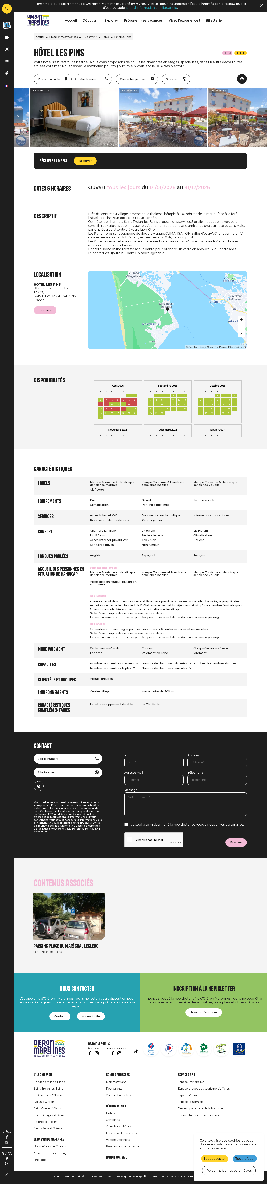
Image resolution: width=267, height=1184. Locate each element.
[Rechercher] (7, 9)
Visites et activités (118, 1095)
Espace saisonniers (190, 1101)
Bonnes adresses (118, 1075)
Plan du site (185, 1176)
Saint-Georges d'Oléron (50, 1115)
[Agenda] (7, 25)
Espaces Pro (186, 1075)
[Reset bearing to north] (241, 333)
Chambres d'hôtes (118, 1126)
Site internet (47, 772)
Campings (113, 1119)
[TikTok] (6, 1174)
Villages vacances (118, 1139)
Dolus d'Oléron (44, 1101)
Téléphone (195, 772)
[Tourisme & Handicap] (239, 1048)
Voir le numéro (48, 759)
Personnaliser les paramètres (229, 1170)
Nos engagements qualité (131, 1176)
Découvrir (91, 20)
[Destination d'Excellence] (169, 1048)
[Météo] (7, 49)
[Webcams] (7, 37)
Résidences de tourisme (122, 1146)
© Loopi (241, 347)
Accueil (71, 20)
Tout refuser (244, 1159)
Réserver (85, 161)
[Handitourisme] (7, 73)
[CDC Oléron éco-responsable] (221, 1048)
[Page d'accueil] (38, 20)
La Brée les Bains (45, 1121)
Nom (127, 755)
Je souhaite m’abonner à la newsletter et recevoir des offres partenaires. (187, 824)
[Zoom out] (241, 326)
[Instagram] (6, 1142)
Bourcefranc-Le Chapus (50, 1146)
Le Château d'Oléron (48, 1095)
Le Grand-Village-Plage (49, 1082)
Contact (59, 1016)
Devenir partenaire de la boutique (201, 1108)
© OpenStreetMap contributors (221, 347)
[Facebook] (7, 1137)
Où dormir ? (89, 36)
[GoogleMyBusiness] (242, 79)
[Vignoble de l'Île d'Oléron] (204, 1048)
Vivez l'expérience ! (184, 20)
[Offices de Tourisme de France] (151, 1048)
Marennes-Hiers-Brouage (51, 1153)
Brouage (40, 1159)
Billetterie (214, 20)
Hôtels (105, 36)
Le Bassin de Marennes (49, 1139)
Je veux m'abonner (203, 1012)
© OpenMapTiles (195, 347)
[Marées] (7, 61)
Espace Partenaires (191, 1082)
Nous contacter (163, 1176)
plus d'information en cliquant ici (151, 8)
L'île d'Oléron (43, 1075)
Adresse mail (133, 772)
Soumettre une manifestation (198, 1115)
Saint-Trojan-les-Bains (48, 1088)
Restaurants (114, 1088)
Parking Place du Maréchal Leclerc (65, 946)
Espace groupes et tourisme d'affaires (204, 1088)
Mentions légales (76, 1176)
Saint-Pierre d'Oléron (48, 1108)
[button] (18, 115)
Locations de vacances (121, 1133)
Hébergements (116, 1106)
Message (130, 790)
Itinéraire (45, 310)
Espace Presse (188, 1095)
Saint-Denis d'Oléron (48, 1128)
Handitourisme (116, 1157)
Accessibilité (91, 1016)
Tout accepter (214, 1159)
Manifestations (116, 1082)
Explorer (111, 20)
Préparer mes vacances (143, 20)
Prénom (193, 755)
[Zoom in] (241, 319)
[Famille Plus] (186, 1048)
